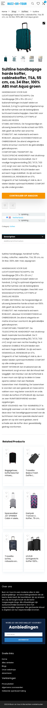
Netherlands (18, 217)
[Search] (33, 3)
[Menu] (3, 3)
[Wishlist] (38, 3)
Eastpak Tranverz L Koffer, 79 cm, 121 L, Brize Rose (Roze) (32, 518)
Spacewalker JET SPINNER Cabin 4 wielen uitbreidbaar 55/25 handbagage (12, 519)
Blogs (4, 666)
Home (4, 11)
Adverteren (7, 673)
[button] (44, 23)
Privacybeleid (7, 684)
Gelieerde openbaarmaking (14, 691)
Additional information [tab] (13, 241)
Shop (14, 11)
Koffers (25, 11)
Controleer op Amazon (23, 195)
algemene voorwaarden (12, 687)
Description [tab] (9, 236)
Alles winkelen (8, 662)
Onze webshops (9, 669)
